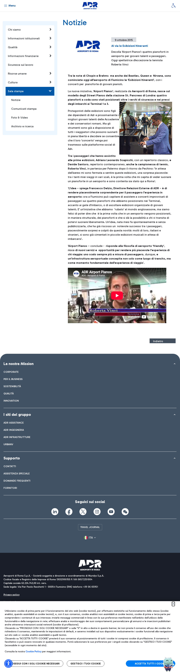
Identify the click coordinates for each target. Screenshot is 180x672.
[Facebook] (68, 511)
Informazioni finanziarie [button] (23, 56)
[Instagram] (97, 511)
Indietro (158, 341)
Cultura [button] (13, 82)
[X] (82, 511)
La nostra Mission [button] (19, 363)
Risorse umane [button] (17, 73)
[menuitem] (11, 372)
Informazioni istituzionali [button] (24, 38)
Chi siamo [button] (14, 29)
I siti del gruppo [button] (17, 414)
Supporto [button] (12, 458)
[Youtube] (111, 511)
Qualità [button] (12, 47)
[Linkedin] (54, 511)
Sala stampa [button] (16, 91)
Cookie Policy (33, 651)
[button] (90, 538)
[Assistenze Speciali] (173, 6)
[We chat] (125, 511)
